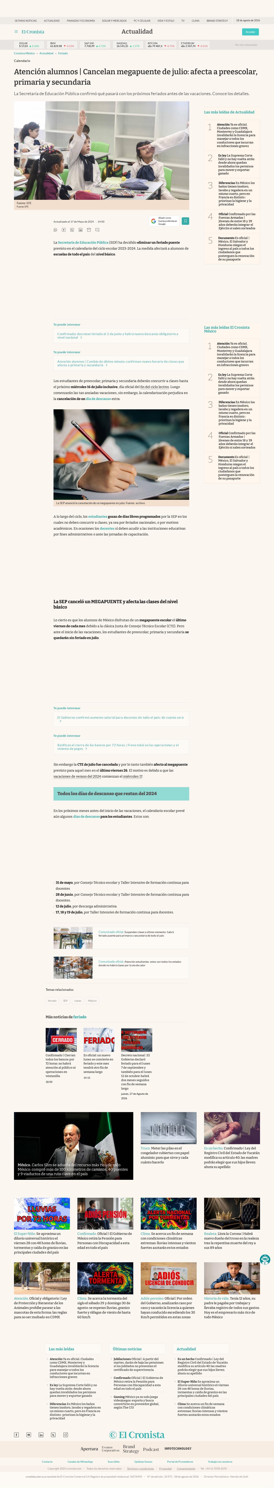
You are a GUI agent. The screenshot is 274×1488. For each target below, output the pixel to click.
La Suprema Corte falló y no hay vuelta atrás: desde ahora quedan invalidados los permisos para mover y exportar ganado (236, 164)
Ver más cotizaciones (246, 44)
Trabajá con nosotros (220, 1461)
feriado (63, 53)
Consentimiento (186, 1468)
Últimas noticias (26, 20)
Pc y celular (142, 20)
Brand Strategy (217, 20)
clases (77, 1000)
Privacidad (165, 1468)
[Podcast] (151, 1450)
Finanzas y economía (81, 20)
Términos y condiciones (140, 1468)
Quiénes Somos (143, 1461)
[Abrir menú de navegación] (16, 32)
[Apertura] (89, 1449)
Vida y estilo (166, 20)
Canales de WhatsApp (80, 1461)
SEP (65, 1000)
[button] (265, 1259)
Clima (195, 20)
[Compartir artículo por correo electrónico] (89, 230)
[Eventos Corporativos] (110, 1449)
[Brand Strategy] (131, 1449)
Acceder (250, 31)
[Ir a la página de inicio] (33, 32)
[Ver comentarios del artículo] (97, 230)
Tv (183, 20)
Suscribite (113, 1461)
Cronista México (24, 53)
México (92, 1000)
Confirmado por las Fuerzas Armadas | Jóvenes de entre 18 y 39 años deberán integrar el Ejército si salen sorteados (237, 221)
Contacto (47, 1461)
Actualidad (52, 20)
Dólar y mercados (114, 20)
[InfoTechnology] (178, 1449)
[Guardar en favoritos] (185, 221)
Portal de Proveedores (180, 1461)
